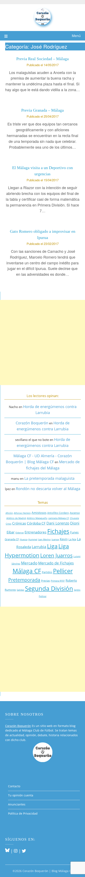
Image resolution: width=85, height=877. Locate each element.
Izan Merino (44, 539)
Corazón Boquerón (32, 422)
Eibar (11, 532)
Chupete (74, 518)
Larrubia (39, 546)
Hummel (32, 539)
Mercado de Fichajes (56, 563)
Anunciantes (16, 804)
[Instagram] (16, 851)
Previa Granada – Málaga (42, 110)
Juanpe (55, 539)
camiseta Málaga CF (58, 518)
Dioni (74, 523)
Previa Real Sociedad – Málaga (42, 58)
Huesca (23, 539)
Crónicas (19, 523)
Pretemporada (24, 580)
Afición (9, 513)
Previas (45, 580)
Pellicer (63, 571)
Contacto (14, 786)
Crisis (8, 523)
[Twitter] (24, 851)
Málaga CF (27, 571)
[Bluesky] (7, 851)
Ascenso (75, 513)
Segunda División (49, 588)
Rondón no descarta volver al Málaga (48, 488)
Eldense (19, 532)
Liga (52, 546)
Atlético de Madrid (16, 518)
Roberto (71, 580)
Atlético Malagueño (37, 518)
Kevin (64, 539)
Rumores (10, 590)
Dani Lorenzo (57, 523)
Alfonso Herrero (22, 513)
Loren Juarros (56, 555)
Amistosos (39, 513)
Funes (74, 532)
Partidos (47, 572)
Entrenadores (35, 532)
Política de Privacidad (23, 813)
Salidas (20, 589)
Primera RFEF (58, 580)
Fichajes (58, 531)
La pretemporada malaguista (49, 478)
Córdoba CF (36, 523)
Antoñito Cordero (58, 513)
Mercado (29, 563)
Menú (76, 35)
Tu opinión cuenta (20, 795)
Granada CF (12, 539)
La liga (72, 539)
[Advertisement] (42, 342)
